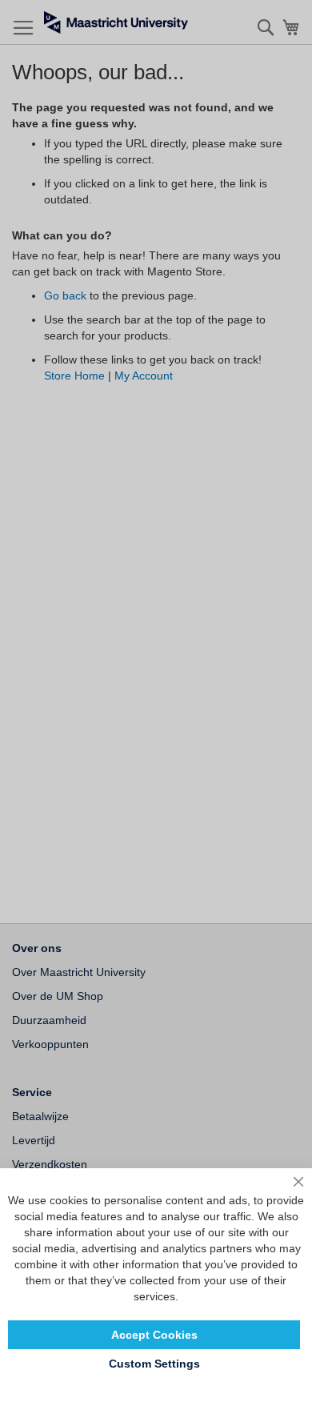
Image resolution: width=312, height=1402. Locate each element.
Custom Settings (154, 1363)
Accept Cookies (154, 1334)
